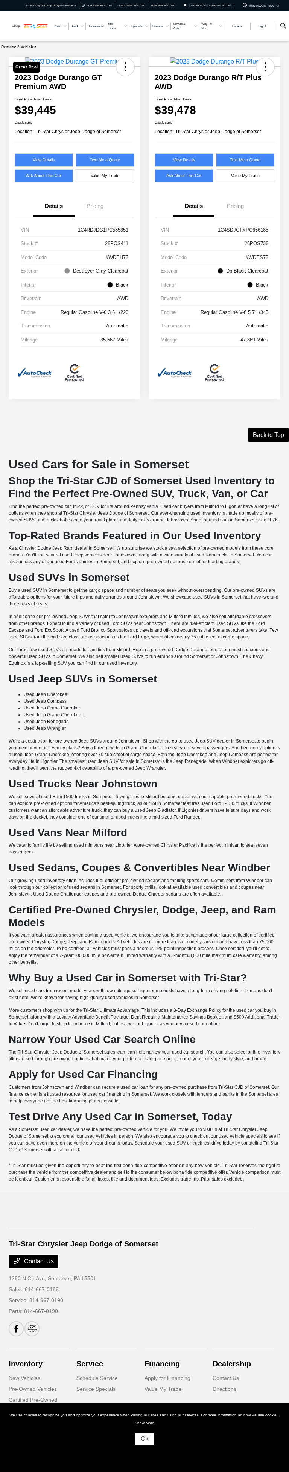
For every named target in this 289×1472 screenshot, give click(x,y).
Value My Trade (105, 175)
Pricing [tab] (95, 206)
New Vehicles (24, 1378)
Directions (224, 1389)
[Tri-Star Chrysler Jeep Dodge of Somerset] (29, 26)
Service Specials (96, 1389)
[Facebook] (16, 1328)
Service (89, 1364)
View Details (44, 160)
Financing (162, 1364)
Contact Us (38, 1261)
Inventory (26, 1364)
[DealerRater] (32, 1328)
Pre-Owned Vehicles (33, 1389)
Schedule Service (97, 1378)
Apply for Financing (167, 1378)
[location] (185, 5)
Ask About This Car (43, 175)
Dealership (232, 1364)
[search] (283, 26)
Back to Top (268, 435)
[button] (105, 160)
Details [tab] (54, 206)
